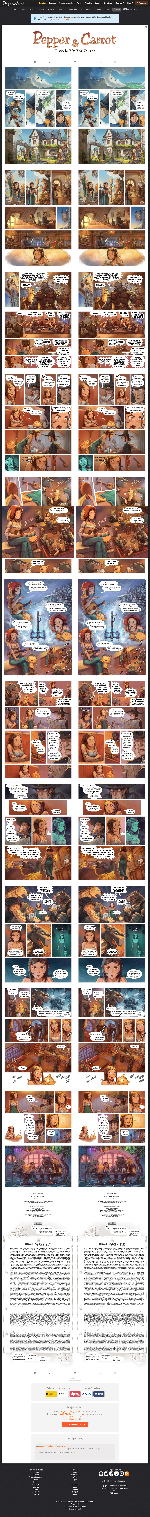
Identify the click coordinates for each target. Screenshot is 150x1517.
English (15, 9)
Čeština (117, 9)
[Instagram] (116, 1475)
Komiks (42, 3)
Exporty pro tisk (75, 1416)
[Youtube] (122, 1475)
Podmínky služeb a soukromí (75, 1507)
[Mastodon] (101, 1475)
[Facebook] (111, 1475)
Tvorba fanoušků (66, 3)
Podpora (142, 3)
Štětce (74, 1477)
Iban (75, 1494)
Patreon (75, 1487)
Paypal (75, 1492)
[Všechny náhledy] (75, 62)
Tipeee (75, 1489)
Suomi (99, 9)
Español (32, 9)
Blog (129, 3)
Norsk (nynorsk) (87, 9)
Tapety (75, 1480)
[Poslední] (115, 62)
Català (107, 9)
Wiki (75, 1472)
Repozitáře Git (75, 1419)
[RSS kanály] (127, 1475)
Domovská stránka (36, 1470)
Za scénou (75, 1475)
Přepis (75, 1378)
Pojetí (79, 3)
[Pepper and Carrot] (14, 5)
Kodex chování (75, 1509)
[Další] (100, 62)
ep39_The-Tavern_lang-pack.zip (81, 1414)
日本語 (41, 9)
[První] (35, 62)
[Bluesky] (106, 1475)
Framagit (74, 1470)
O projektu (108, 3)
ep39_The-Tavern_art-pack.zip (78, 1412)
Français (51, 9)
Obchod (119, 3)
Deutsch (61, 9)
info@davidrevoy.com (118, 1481)
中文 (23, 9)
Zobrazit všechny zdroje (75, 1424)
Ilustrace (52, 3)
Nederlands (72, 9)
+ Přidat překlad (62, 19)
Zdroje (97, 3)
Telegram (114, 1493)
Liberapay (75, 1484)
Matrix (114, 1491)
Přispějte (88, 3)
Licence (36, 1494)
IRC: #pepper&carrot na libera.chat (114, 1488)
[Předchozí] (50, 62)
